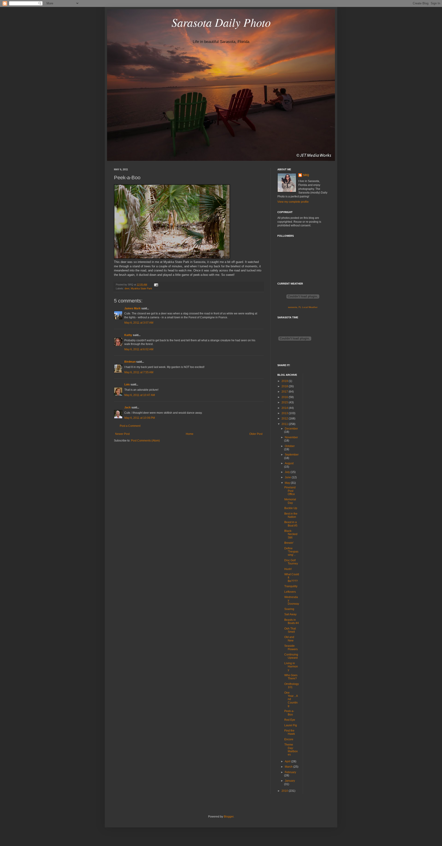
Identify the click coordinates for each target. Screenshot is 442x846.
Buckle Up (290, 508)
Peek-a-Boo (289, 712)
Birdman (130, 361)
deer (127, 288)
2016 (285, 397)
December (291, 428)
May (288, 482)
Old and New (289, 638)
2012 (285, 418)
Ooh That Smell (290, 630)
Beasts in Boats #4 (291, 621)
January (290, 780)
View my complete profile (293, 201)
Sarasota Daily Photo (221, 22)
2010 (285, 790)
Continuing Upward (291, 656)
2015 (285, 402)
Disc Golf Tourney (291, 562)
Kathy (128, 335)
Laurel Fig (290, 725)
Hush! (288, 569)
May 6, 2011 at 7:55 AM (138, 372)
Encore (288, 739)
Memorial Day (290, 501)
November (291, 437)
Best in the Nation (290, 515)
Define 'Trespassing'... (291, 552)
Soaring (289, 609)
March (289, 766)
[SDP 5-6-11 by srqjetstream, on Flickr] (172, 257)
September (292, 454)
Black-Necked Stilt (290, 534)
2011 (285, 424)
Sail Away (290, 614)
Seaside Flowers (291, 647)
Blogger (228, 816)
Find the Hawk (289, 732)
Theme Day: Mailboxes (291, 749)
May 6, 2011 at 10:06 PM (139, 417)
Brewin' (289, 542)
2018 (285, 386)
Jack (127, 407)
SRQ (306, 175)
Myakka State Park (141, 288)
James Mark (132, 308)
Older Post (255, 434)
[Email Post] (155, 284)
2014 (285, 408)
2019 (285, 381)
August (289, 463)
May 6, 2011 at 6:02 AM (138, 349)
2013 (285, 413)
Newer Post (122, 434)
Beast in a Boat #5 (290, 524)
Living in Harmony (291, 667)
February (290, 772)
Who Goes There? (290, 677)
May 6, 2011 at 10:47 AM (139, 395)
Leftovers (290, 591)
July (288, 472)
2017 (285, 391)
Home (189, 434)
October (290, 446)
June (288, 477)
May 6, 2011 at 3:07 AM (138, 322)
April (288, 761)
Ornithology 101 (291, 685)
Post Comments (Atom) (145, 440)
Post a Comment (130, 425)
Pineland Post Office (290, 491)
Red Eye (289, 719)
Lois (127, 384)
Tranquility (290, 586)
